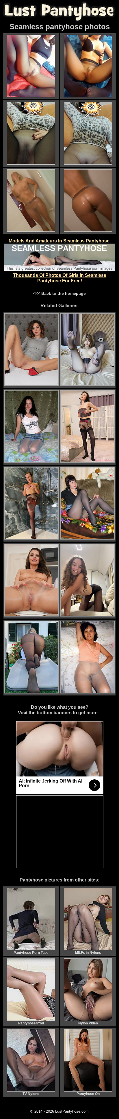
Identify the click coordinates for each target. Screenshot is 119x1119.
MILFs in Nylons (88, 953)
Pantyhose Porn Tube (31, 953)
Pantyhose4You (31, 1023)
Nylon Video (88, 1023)
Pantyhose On (88, 1094)
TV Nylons (31, 1094)
